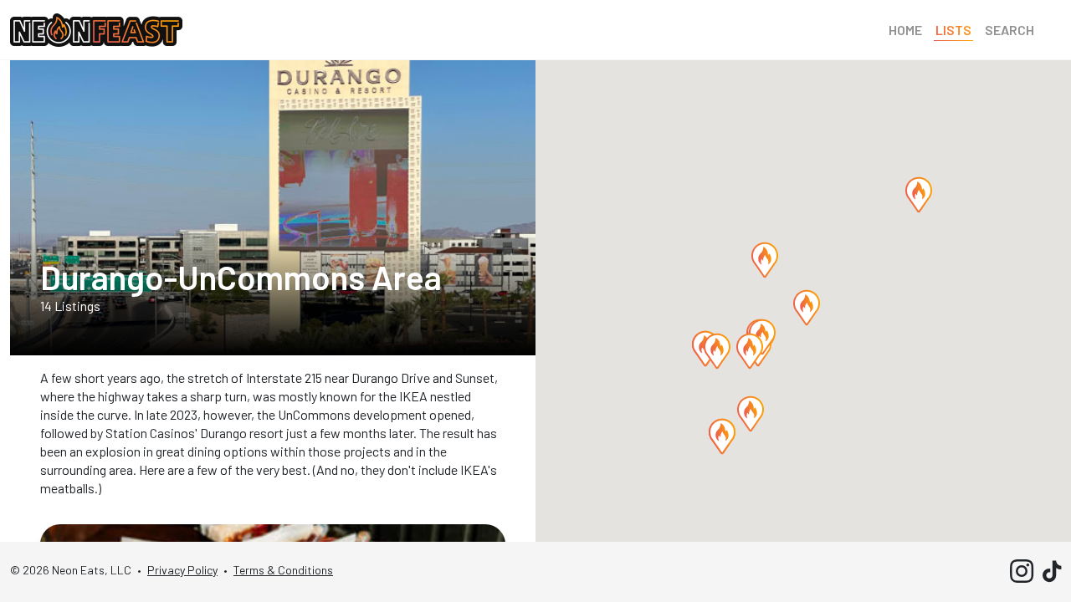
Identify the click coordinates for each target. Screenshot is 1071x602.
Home (905, 30)
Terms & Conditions (283, 570)
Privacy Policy (182, 570)
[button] (918, 194)
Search (1009, 30)
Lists (953, 30)
